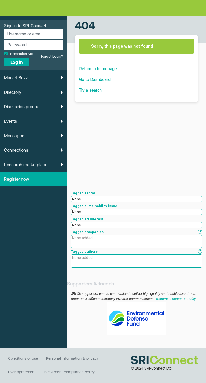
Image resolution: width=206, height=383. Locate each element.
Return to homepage (98, 68)
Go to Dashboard (95, 79)
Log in (16, 62)
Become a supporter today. (176, 299)
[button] (33, 77)
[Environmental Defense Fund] (136, 318)
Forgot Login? (52, 56)
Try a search (90, 90)
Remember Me (21, 54)
